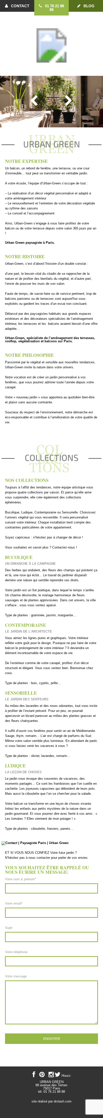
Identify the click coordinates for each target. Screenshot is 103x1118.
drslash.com (63, 1101)
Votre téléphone (16, 952)
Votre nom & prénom (20, 879)
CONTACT (18, 6)
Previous (34, 100)
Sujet (8, 928)
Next (68, 100)
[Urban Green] (51, 67)
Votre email (13, 903)
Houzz (66, 1075)
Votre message (16, 976)
